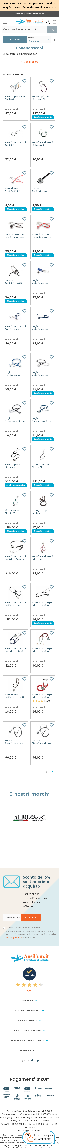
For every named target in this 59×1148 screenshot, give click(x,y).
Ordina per (32, 38)
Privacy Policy (14, 937)
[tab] (29, 1000)
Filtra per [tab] (15, 39)
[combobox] (29, 29)
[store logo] (29, 21)
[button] (54, 40)
